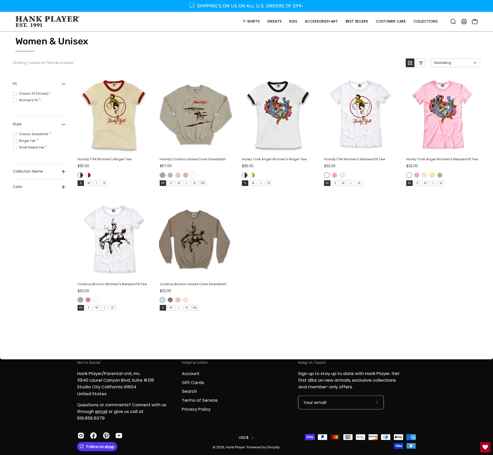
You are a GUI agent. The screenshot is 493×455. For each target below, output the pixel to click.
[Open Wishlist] (485, 447)
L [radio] (96, 183)
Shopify (273, 447)
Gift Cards (193, 382)
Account (191, 373)
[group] (246, 6)
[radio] (80, 175)
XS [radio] (163, 183)
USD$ (244, 437)
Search (189, 391)
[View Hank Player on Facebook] (93, 435)
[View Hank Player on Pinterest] (105, 435)
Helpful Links (194, 362)
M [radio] (89, 183)
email (101, 411)
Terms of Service (200, 400)
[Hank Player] (47, 21)
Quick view (113, 148)
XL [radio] (104, 183)
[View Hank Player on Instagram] (80, 435)
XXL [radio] (203, 183)
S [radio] (81, 183)
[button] (251, 21)
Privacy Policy (196, 409)
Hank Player (235, 447)
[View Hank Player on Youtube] (118, 435)
